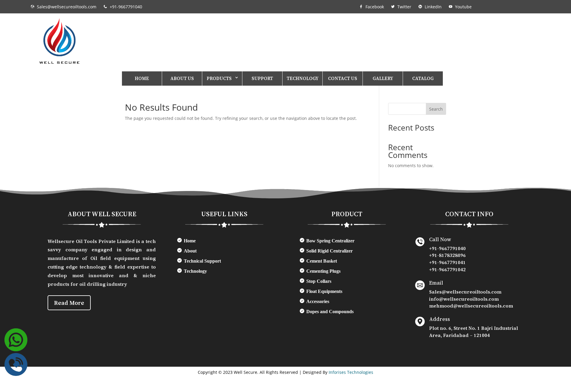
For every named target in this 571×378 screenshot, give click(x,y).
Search (436, 109)
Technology (303, 78)
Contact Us (342, 78)
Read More (69, 303)
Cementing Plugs (323, 271)
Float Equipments (324, 291)
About (190, 250)
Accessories (317, 301)
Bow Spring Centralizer (330, 240)
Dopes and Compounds (330, 311)
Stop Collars (318, 281)
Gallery (383, 78)
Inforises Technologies (351, 372)
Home (142, 78)
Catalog (423, 78)
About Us (182, 78)
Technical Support (202, 260)
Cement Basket (321, 260)
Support (262, 78)
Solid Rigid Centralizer (329, 250)
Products (219, 78)
